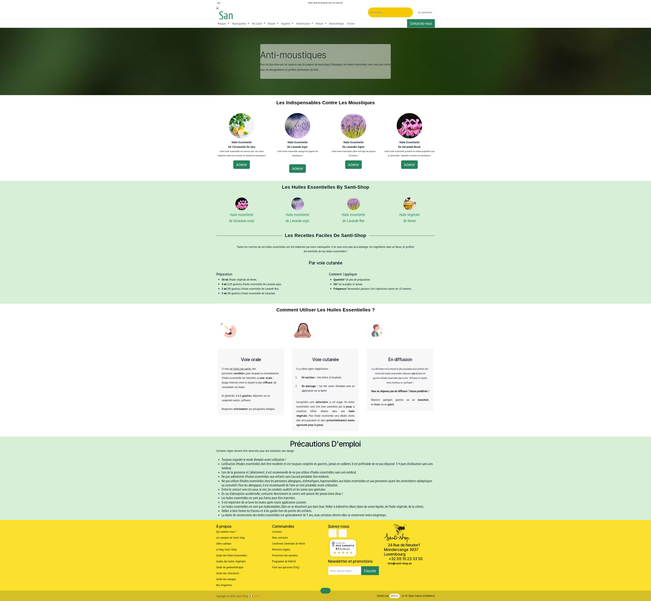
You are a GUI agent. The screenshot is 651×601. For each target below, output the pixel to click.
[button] (370, 570)
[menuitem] (223, 23)
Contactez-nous (421, 23)
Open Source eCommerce (421, 596)
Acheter (241, 164)
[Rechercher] (408, 12)
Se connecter (425, 12)
